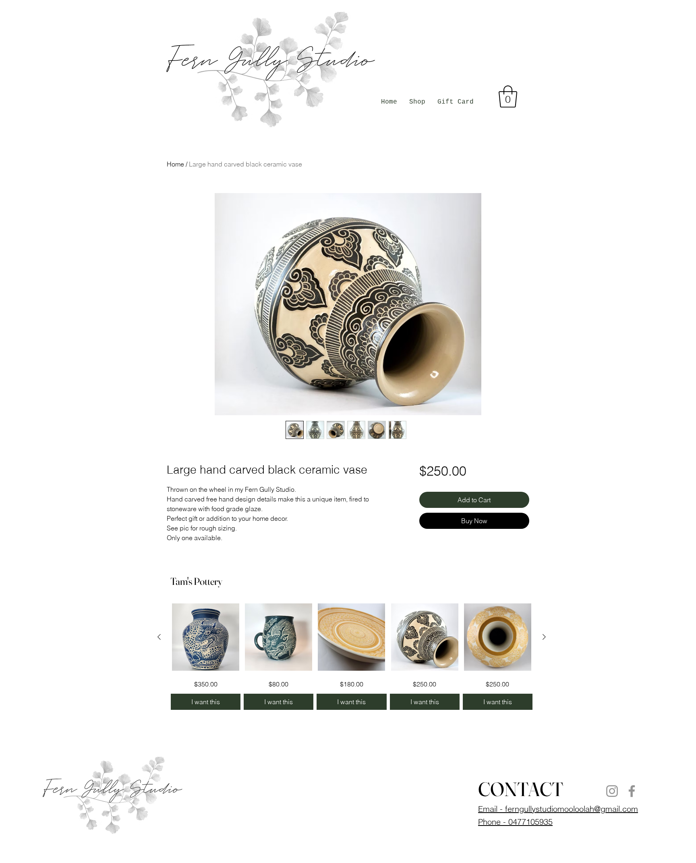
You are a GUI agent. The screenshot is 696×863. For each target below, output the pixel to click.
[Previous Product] (159, 637)
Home (175, 164)
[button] (508, 96)
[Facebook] (632, 791)
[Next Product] (544, 637)
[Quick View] (205, 637)
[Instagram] (612, 791)
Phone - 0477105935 (515, 822)
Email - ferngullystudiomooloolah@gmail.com (558, 809)
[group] (351, 656)
